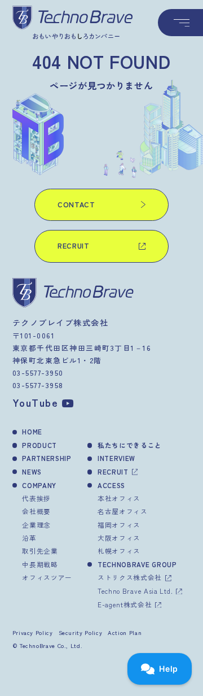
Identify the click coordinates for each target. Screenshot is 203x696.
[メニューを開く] (180, 22)
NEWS (32, 471)
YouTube (35, 402)
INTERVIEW (116, 458)
